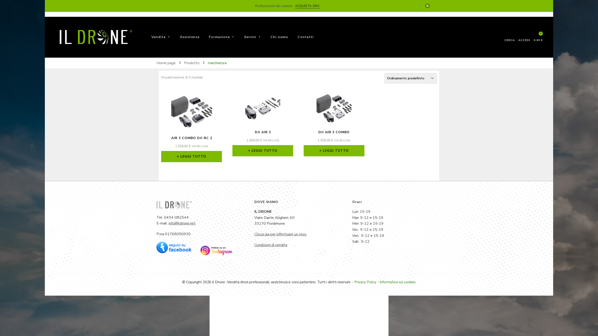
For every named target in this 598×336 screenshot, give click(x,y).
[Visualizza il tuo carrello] (538, 36)
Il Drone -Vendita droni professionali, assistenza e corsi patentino (264, 282)
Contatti (306, 37)
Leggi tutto (193, 156)
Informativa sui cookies (398, 282)
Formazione (219, 37)
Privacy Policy (365, 282)
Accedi (524, 40)
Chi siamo (279, 37)
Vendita (158, 37)
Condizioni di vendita (270, 245)
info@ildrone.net (182, 223)
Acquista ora (307, 6)
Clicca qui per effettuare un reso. (280, 234)
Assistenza (189, 37)
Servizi (250, 37)
